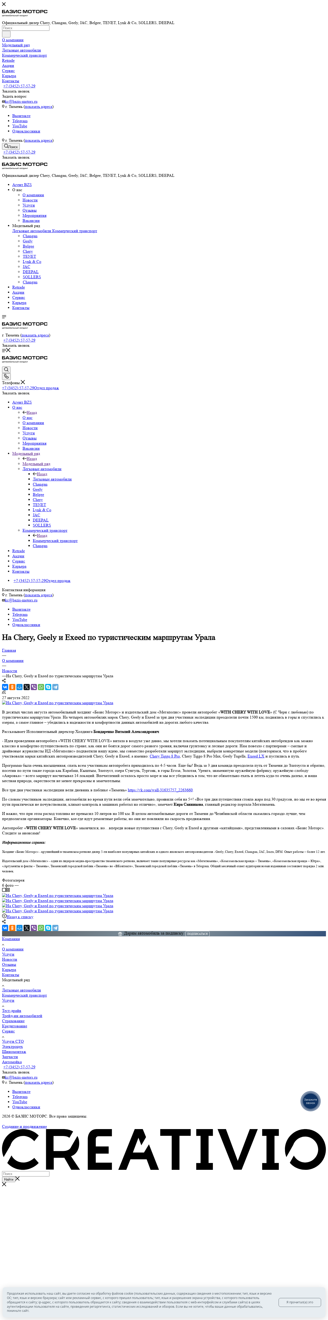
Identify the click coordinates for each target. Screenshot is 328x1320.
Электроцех (12, 1046)
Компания (11, 938)
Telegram (19, 120)
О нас (28, 417)
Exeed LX (256, 756)
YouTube (19, 126)
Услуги (29, 205)
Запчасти (10, 1056)
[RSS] (4, 692)
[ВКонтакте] (5, 687)
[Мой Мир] (19, 687)
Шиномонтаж (14, 1051)
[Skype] (48, 687)
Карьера (19, 302)
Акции (18, 292)
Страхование (13, 1020)
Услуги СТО (13, 1041)
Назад (32, 412)
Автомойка (12, 1061)
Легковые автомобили (32, 230)
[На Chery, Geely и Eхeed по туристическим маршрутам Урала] (57, 702)
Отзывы (30, 210)
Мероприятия (34, 215)
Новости (30, 200)
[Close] (4, 1184)
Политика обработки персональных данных (40, 1121)
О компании (33, 194)
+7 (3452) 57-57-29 (19, 86)
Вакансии (31, 220)
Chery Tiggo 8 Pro (165, 756)
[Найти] (6, 34)
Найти (8, 1179)
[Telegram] (55, 687)
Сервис (18, 297)
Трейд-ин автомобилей (22, 1015)
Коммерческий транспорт (74, 230)
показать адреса (38, 106)
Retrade (18, 287)
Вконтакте (21, 115)
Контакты (20, 307)
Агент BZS (22, 184)
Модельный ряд (36, 463)
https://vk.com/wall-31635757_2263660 (160, 789)
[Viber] (34, 687)
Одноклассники (26, 131)
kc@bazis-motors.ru (21, 101)
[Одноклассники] (12, 687)
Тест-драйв (11, 1010)
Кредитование (14, 1026)
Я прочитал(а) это (299, 1302)
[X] (27, 687)
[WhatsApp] (41, 687)
